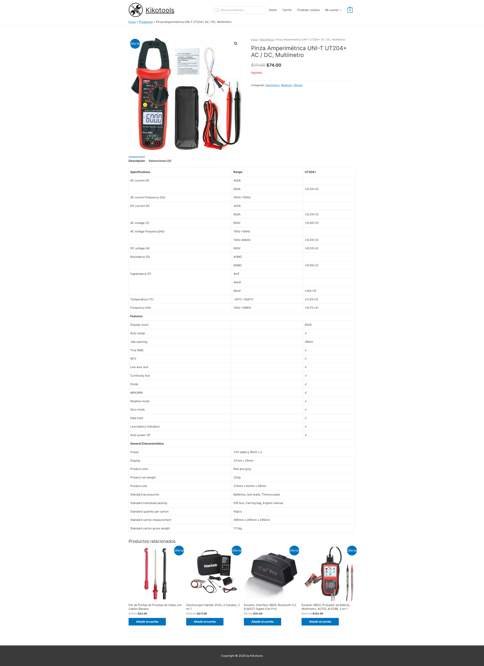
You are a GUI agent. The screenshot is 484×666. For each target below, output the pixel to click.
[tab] (137, 161)
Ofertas (297, 85)
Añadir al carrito (147, 621)
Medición (286, 85)
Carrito (287, 10)
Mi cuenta (331, 10)
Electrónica (267, 39)
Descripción (137, 161)
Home (273, 10)
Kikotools (160, 10)
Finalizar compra (308, 10)
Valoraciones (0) (160, 161)
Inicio (254, 39)
